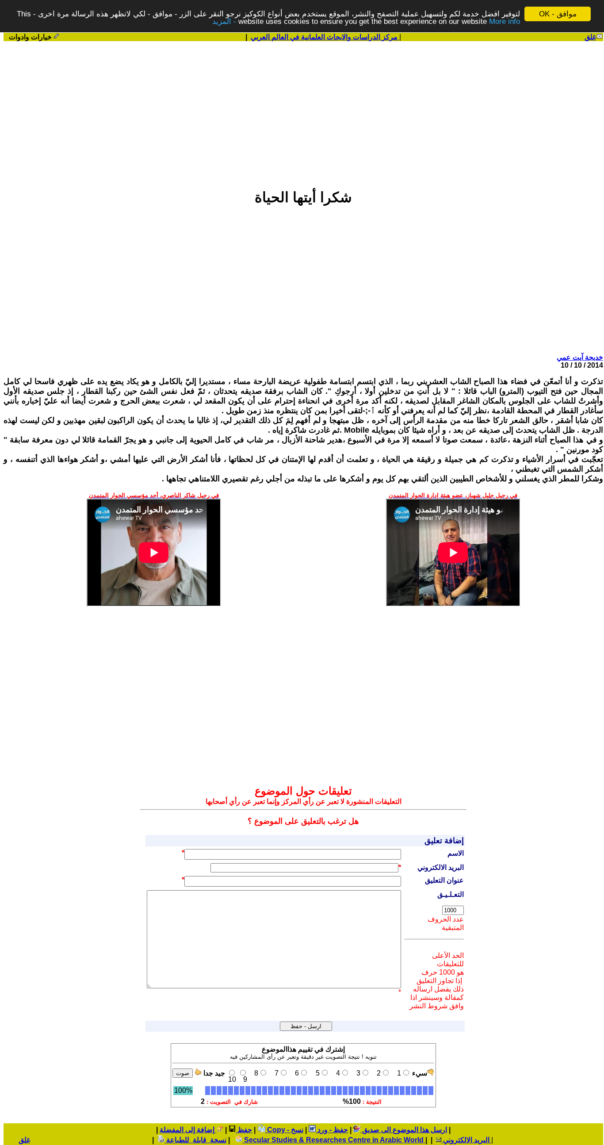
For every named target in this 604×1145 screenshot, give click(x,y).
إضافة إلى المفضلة (188, 1129)
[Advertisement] (303, 111)
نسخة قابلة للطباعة (195, 1140)
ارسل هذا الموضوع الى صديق (403, 1129)
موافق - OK (558, 14)
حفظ (244, 1129)
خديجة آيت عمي (580, 357)
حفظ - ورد (332, 1129)
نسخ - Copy (284, 1129)
